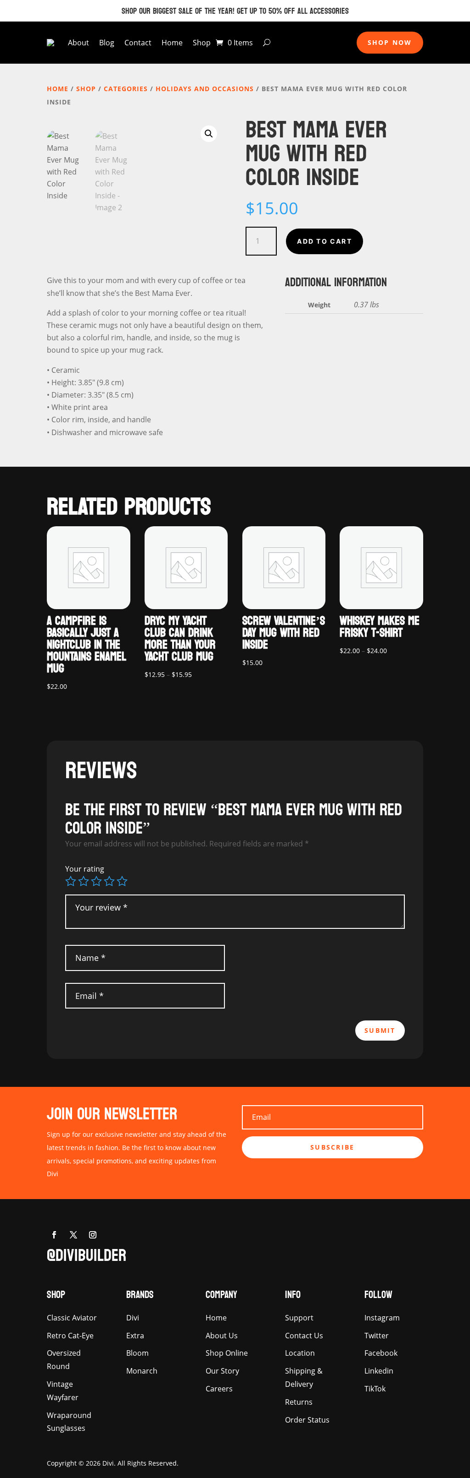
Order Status (307, 1420)
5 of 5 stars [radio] (122, 881)
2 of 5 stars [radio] (83, 881)
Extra (135, 1336)
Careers (219, 1389)
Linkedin (378, 1371)
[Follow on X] (73, 1234)
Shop (202, 43)
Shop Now (390, 42)
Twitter (376, 1336)
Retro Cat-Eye (70, 1336)
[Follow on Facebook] (54, 1234)
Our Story (222, 1371)
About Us (222, 1336)
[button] (209, 133)
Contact (137, 43)
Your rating (84, 869)
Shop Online (227, 1353)
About (78, 43)
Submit (379, 1030)
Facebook (380, 1353)
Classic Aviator (72, 1318)
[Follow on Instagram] (92, 1234)
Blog (106, 43)
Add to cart (324, 241)
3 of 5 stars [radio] (96, 881)
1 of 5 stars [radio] (70, 881)
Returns (299, 1402)
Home (172, 43)
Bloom (137, 1353)
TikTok (375, 1389)
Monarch (141, 1371)
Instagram (382, 1318)
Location (300, 1353)
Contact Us (304, 1336)
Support (299, 1318)
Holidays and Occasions (205, 88)
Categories (126, 88)
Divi (132, 1318)
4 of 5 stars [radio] (109, 881)
